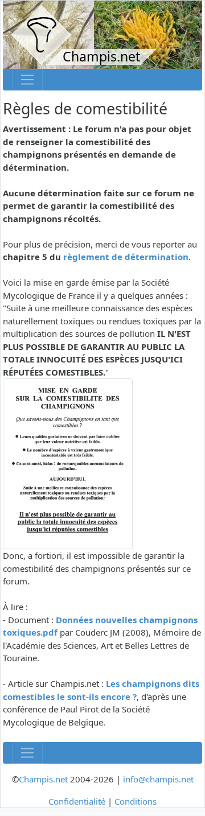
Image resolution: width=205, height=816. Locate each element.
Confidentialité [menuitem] (76, 801)
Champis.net (43, 779)
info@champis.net (158, 779)
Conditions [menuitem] (135, 801)
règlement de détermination (125, 256)
